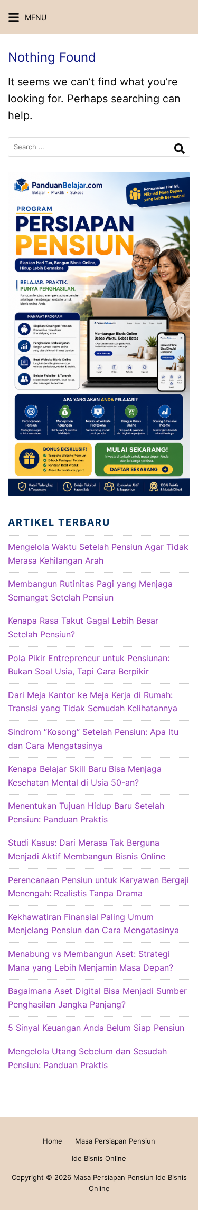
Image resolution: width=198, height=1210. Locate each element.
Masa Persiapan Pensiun (115, 1141)
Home (52, 1141)
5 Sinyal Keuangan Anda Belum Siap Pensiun (96, 1027)
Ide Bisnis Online (99, 1158)
